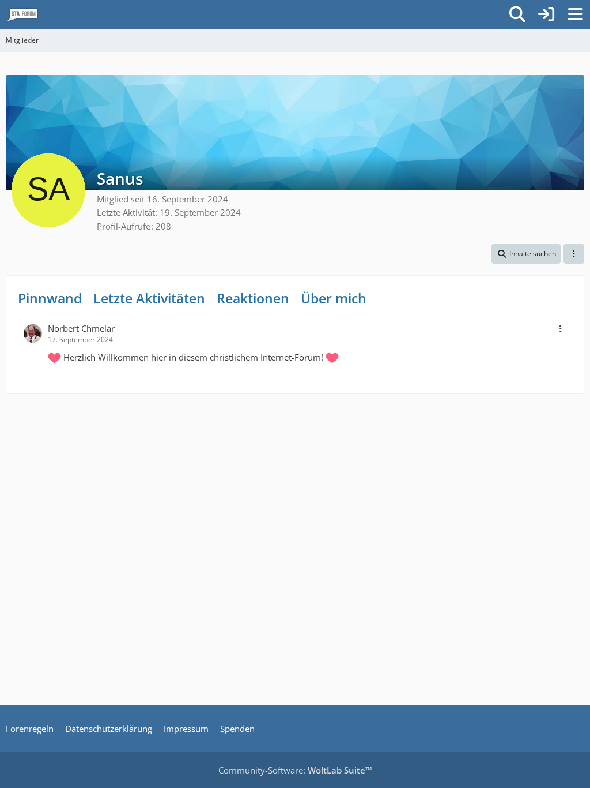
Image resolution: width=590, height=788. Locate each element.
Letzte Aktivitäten (149, 298)
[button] (526, 254)
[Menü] (575, 14)
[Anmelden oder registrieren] (546, 14)
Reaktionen (253, 298)
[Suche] (517, 14)
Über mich (333, 298)
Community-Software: (295, 770)
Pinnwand (50, 298)
